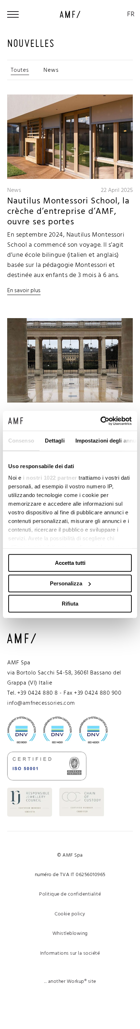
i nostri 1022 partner (50, 478)
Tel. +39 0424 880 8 (32, 693)
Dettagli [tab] (55, 440)
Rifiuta (70, 604)
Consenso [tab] (21, 440)
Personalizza (66, 583)
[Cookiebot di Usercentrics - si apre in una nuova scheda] (101, 421)
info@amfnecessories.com (41, 703)
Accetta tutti (70, 563)
